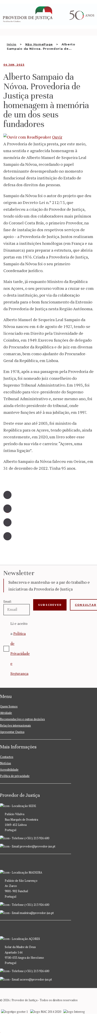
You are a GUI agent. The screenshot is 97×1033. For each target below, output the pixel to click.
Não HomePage (39, 44)
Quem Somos (9, 706)
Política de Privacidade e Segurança (20, 653)
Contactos (6, 757)
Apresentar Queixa (12, 732)
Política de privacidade (15, 776)
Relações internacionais (15, 725)
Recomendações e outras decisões (22, 719)
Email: (7, 601)
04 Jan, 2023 (13, 64)
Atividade (6, 713)
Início (11, 44)
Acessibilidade (9, 769)
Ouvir (57, 137)
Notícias (5, 763)
